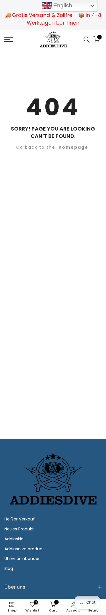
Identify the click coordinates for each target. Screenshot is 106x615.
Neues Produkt (19, 529)
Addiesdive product (24, 549)
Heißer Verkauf (19, 519)
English (62, 5)
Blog (8, 568)
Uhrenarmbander (22, 558)
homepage (73, 147)
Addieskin (14, 539)
